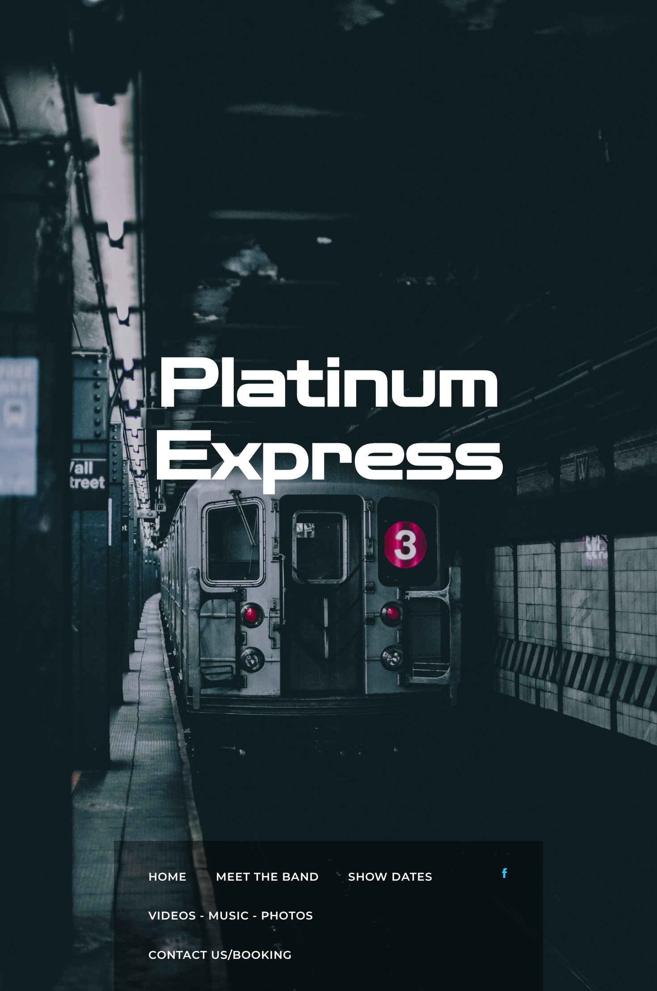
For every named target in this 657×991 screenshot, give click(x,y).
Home (167, 876)
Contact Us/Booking (220, 955)
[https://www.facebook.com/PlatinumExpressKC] (505, 873)
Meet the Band (267, 876)
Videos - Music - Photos (230, 915)
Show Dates (390, 876)
